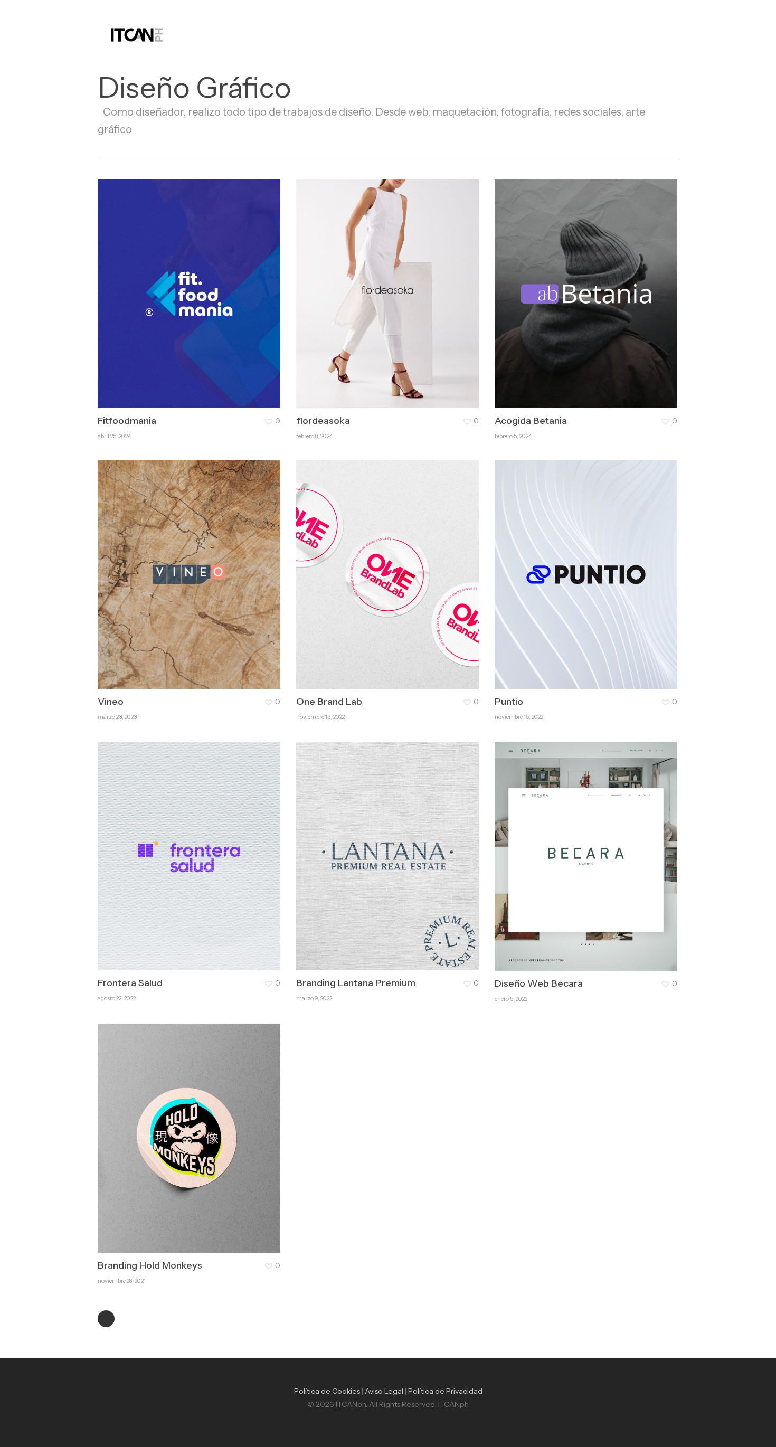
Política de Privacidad (445, 1391)
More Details (218, 283)
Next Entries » (106, 1318)
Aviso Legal (384, 1391)
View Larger (159, 283)
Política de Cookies (327, 1391)
